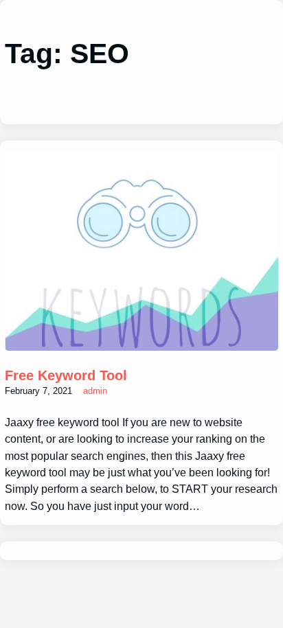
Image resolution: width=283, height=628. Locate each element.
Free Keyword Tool (66, 375)
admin (95, 391)
